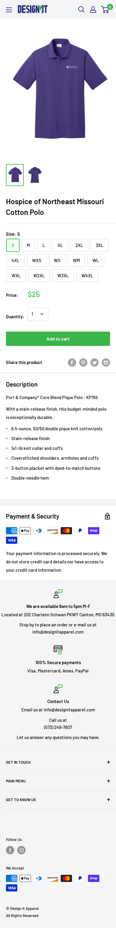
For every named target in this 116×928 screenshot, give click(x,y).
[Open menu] (9, 9)
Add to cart (58, 338)
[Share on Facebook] (72, 362)
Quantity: (15, 316)
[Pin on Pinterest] (83, 362)
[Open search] (81, 9)
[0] (105, 9)
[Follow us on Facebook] (10, 850)
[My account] (93, 9)
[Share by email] (106, 362)
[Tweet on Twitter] (94, 362)
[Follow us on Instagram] (21, 850)
